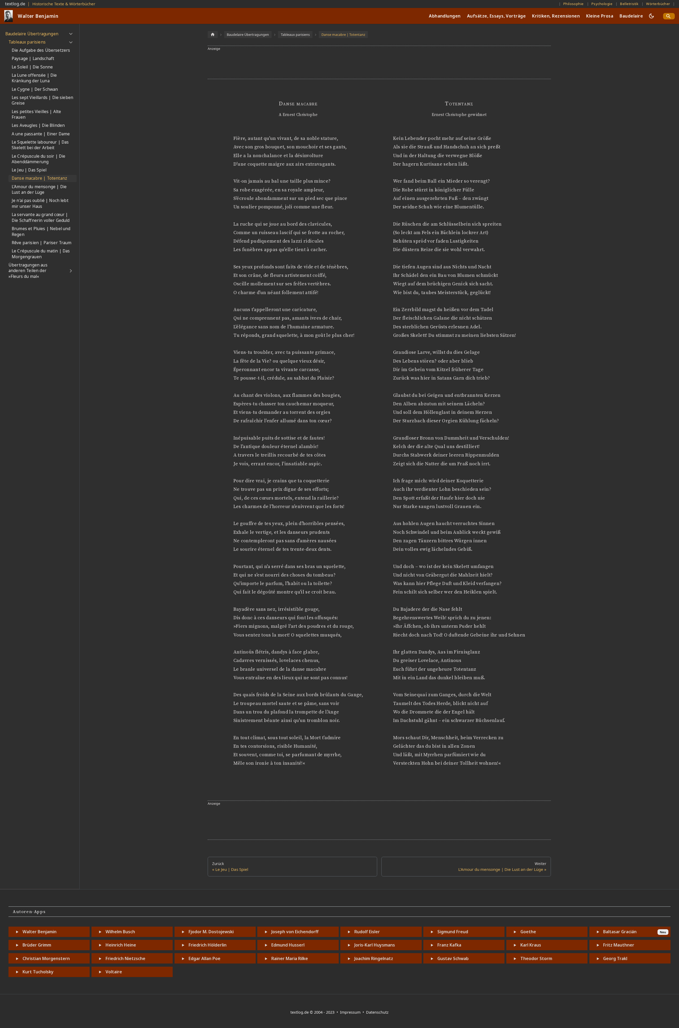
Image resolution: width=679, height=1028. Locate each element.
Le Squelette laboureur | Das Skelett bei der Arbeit (40, 145)
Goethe (528, 932)
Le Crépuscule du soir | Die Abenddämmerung (38, 159)
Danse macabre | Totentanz (39, 178)
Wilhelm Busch (120, 932)
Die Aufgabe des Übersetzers (41, 50)
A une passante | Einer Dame (41, 134)
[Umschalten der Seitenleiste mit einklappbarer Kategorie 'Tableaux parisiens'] (70, 42)
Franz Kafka (449, 945)
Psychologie (601, 3)
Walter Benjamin (39, 932)
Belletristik (629, 3)
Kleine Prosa (599, 16)
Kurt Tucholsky (38, 972)
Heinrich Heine (121, 945)
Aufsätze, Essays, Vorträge (496, 16)
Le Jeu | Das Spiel (29, 170)
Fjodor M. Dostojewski (211, 932)
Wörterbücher (658, 3)
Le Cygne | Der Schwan (35, 89)
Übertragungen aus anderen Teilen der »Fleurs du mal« (27, 270)
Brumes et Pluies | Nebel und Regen (41, 231)
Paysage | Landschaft (33, 59)
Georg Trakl (615, 958)
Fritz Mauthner (618, 945)
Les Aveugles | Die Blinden (38, 125)
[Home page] (213, 34)
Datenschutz (377, 1012)
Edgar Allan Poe (204, 958)
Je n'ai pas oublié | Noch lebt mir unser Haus (40, 203)
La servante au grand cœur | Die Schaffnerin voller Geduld (41, 217)
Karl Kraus (530, 945)
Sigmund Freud (452, 932)
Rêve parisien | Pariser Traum (42, 243)
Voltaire (114, 972)
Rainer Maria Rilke (289, 958)
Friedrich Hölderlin (208, 945)
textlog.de (15, 4)
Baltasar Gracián (620, 932)
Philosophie (573, 3)
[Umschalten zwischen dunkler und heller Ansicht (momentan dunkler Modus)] (651, 16)
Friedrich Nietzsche (125, 958)
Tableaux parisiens (27, 42)
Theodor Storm (536, 958)
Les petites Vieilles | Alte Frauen (36, 114)
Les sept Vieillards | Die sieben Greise (42, 100)
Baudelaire (631, 16)
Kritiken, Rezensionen (556, 16)
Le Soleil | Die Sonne (32, 67)
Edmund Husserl (287, 945)
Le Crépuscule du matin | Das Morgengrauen (41, 254)
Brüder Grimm (37, 945)
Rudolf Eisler (367, 932)
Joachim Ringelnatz (373, 958)
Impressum (351, 1012)
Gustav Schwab (453, 958)
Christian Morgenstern (46, 958)
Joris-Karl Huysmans (374, 945)
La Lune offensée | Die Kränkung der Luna (34, 78)
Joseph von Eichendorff (295, 932)
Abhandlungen (445, 16)
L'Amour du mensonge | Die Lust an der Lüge (39, 189)
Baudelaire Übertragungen (31, 34)
